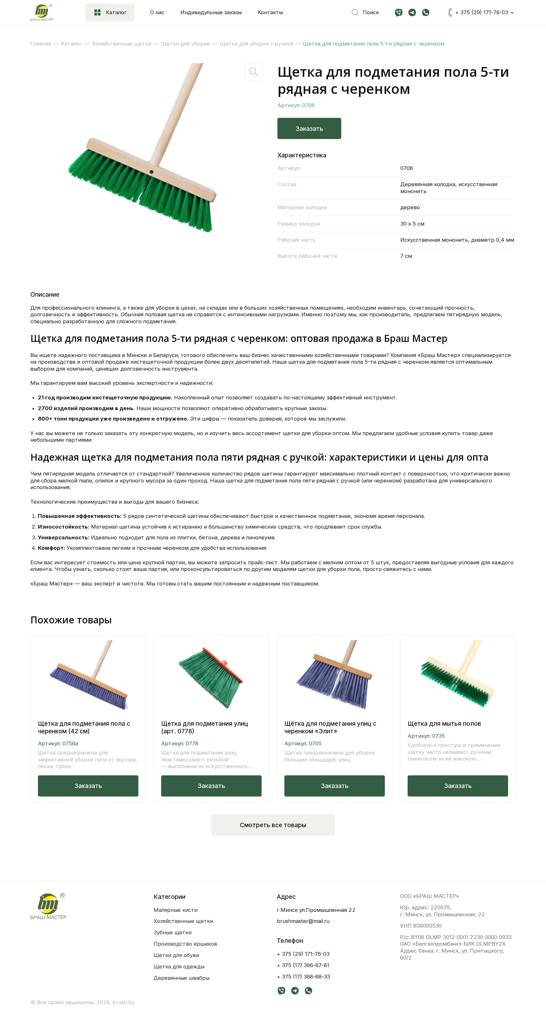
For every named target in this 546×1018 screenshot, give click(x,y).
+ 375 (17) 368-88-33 (303, 976)
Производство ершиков (185, 944)
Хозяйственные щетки (183, 921)
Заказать (309, 128)
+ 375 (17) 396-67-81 (303, 965)
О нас (157, 12)
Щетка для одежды (179, 966)
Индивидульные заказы (211, 12)
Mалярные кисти (175, 910)
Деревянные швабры (181, 978)
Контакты (270, 12)
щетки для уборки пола (329, 569)
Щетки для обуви (176, 955)
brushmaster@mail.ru (303, 921)
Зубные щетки (172, 932)
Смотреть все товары (273, 825)
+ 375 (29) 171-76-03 (303, 954)
